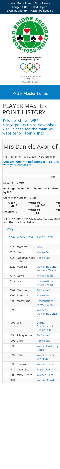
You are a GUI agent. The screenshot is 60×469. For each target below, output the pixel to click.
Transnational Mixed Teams (45, 283)
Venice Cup (43, 252)
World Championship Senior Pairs (45, 326)
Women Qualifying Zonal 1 (47, 313)
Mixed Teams (45, 275)
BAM (40, 247)
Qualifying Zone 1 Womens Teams (47, 268)
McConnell (43, 290)
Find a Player (24, 3)
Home (11, 3)
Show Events (42, 3)
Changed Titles (19, 7)
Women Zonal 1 (46, 380)
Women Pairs (45, 364)
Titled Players (39, 7)
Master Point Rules (41, 10)
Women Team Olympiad (45, 356)
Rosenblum (44, 369)
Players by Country (16, 10)
